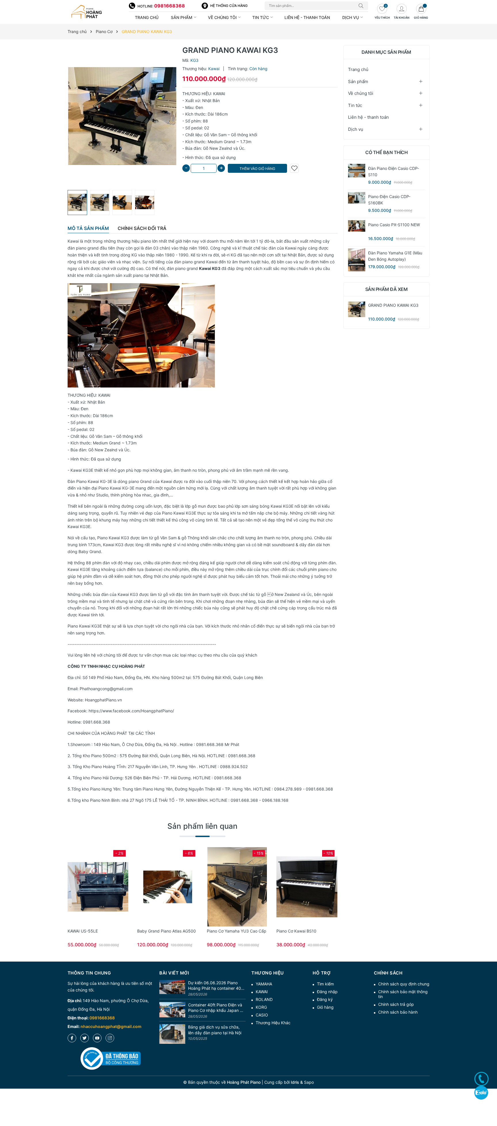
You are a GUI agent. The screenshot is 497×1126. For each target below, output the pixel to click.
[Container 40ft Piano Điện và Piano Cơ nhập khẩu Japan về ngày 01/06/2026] (172, 1011)
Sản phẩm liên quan (202, 826)
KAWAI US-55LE (83, 931)
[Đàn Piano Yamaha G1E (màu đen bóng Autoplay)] (356, 259)
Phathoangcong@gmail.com (106, 688)
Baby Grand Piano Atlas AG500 (166, 931)
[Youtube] (97, 1038)
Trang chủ (146, 17)
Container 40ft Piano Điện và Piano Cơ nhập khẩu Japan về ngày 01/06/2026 (216, 1007)
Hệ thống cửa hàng (229, 5)
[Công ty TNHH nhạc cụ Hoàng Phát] (95, 12)
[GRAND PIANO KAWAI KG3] (356, 309)
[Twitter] (84, 1038)
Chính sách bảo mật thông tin (403, 994)
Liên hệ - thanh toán (307, 17)
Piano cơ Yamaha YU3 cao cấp (236, 931)
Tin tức (261, 17)
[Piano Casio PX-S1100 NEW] (356, 226)
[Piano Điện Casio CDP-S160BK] (356, 198)
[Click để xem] (122, 116)
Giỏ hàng (325, 1007)
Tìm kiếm (325, 983)
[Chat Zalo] (481, 1092)
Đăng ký (325, 999)
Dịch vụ (351, 17)
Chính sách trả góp (396, 1004)
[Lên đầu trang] (490, 1101)
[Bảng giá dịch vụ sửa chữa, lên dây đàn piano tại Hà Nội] (172, 1034)
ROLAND (264, 999)
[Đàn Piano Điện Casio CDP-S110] (356, 170)
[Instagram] (110, 1038)
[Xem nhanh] (98, 887)
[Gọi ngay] (481, 1079)
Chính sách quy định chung (403, 983)
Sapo (309, 1082)
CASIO (262, 1014)
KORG (261, 1007)
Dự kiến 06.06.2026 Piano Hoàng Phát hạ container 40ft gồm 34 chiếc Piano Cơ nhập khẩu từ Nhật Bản (216, 985)
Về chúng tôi (223, 17)
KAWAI (262, 991)
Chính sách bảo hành (398, 1012)
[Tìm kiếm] (362, 5)
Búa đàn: (193, 148)
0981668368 (169, 6)
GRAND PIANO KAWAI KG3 (393, 305)
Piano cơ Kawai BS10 (296, 931)
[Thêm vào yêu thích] (294, 168)
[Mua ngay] (89, 887)
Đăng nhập (327, 991)
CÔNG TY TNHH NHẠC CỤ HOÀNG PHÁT (106, 666)
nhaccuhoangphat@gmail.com (111, 1026)
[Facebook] (72, 1038)
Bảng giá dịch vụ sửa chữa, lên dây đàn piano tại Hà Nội (214, 1030)
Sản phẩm (182, 17)
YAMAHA (264, 983)
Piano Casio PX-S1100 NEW (394, 224)
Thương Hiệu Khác (273, 1022)
